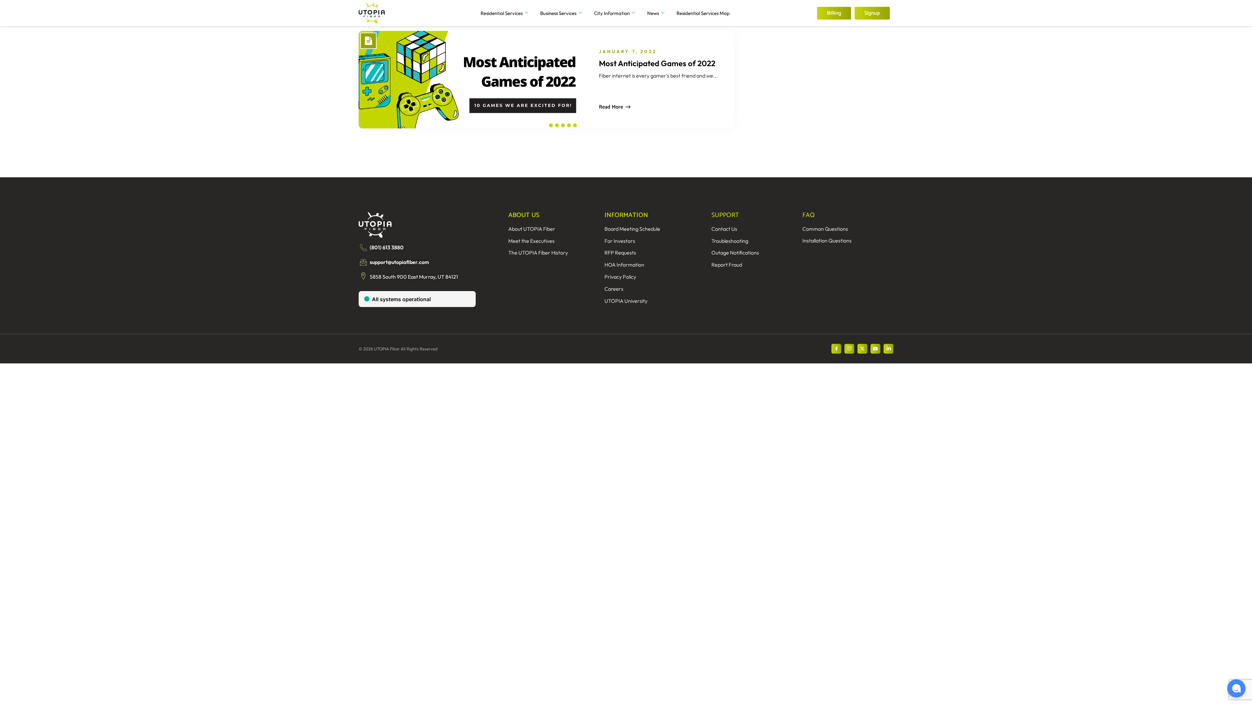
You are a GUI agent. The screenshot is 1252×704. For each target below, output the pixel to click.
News (653, 13)
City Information (612, 13)
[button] (1236, 688)
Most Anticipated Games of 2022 (657, 63)
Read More (611, 107)
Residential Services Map (703, 13)
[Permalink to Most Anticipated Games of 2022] (465, 79)
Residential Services (502, 13)
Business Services (558, 13)
